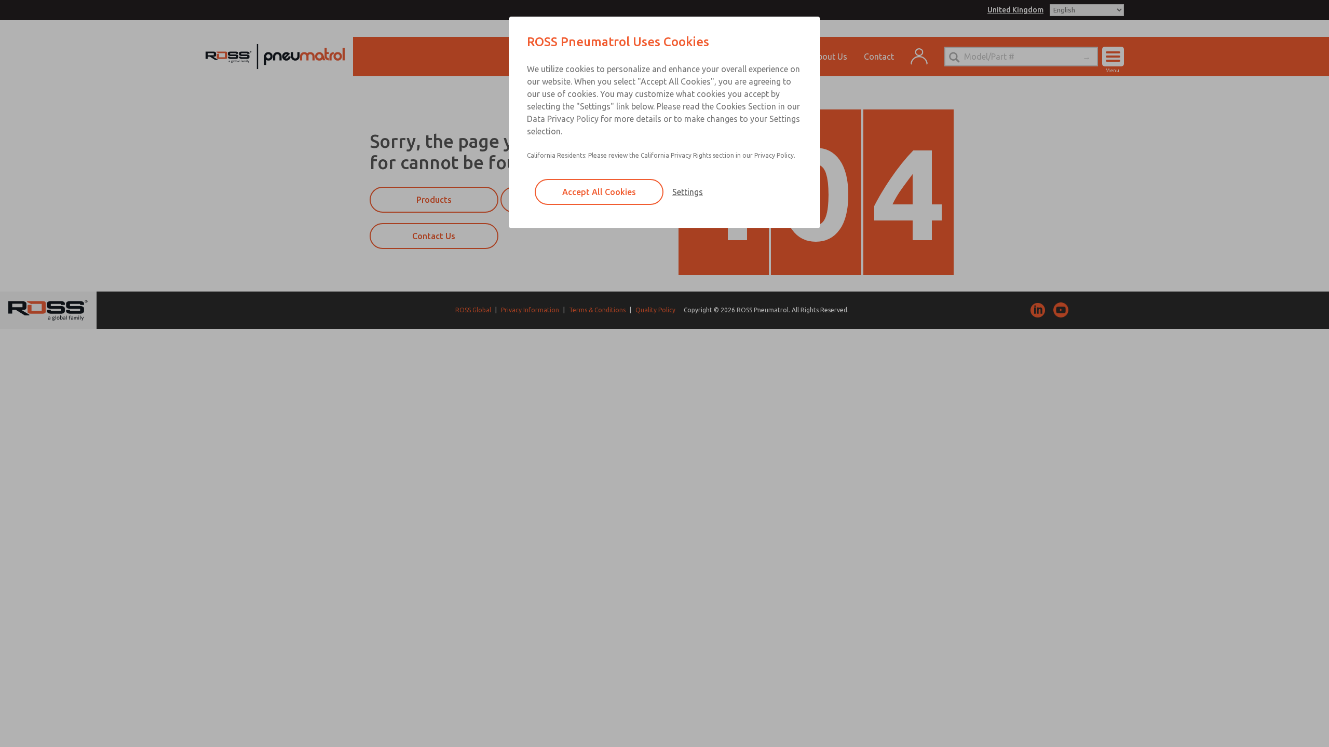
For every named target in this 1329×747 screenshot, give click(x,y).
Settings (687, 192)
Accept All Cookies (599, 192)
